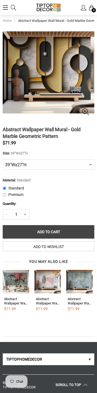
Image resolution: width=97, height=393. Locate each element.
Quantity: (9, 204)
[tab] (48, 359)
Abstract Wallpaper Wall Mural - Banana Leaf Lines (79, 301)
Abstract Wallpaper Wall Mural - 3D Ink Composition (15, 301)
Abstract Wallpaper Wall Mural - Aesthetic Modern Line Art (47, 301)
